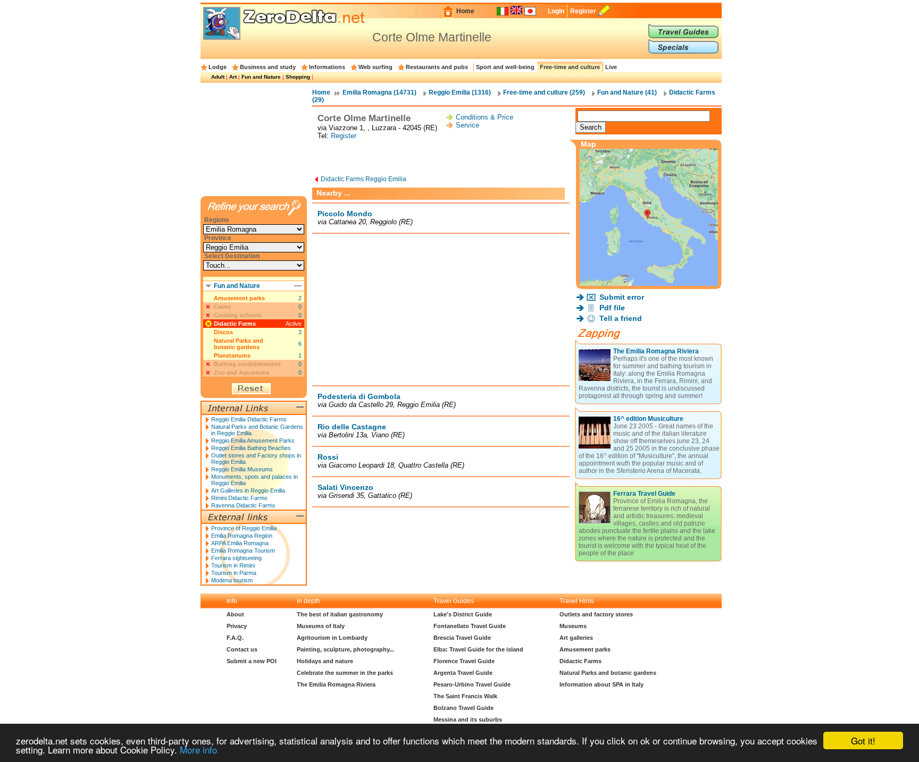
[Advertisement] (440, 158)
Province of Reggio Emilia (244, 528)
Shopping (298, 77)
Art (233, 77)
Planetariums (232, 355)
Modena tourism (232, 580)
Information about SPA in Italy (601, 684)
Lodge (217, 67)
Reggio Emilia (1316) (460, 92)
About (235, 614)
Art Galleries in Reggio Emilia (248, 490)
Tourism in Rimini (233, 565)
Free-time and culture (570, 67)
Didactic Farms (235, 323)
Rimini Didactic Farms (239, 498)
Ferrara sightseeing (236, 558)
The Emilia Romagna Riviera (656, 351)
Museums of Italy (321, 626)
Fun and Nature (261, 77)
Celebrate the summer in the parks (345, 673)
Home (465, 11)
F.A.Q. (235, 637)
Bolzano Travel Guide (463, 708)
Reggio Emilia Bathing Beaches (251, 448)
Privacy (237, 626)
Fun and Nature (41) (627, 92)
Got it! (863, 740)
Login (556, 11)
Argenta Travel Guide (462, 673)
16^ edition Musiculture (648, 418)
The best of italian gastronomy (340, 614)
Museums (573, 626)
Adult (217, 77)
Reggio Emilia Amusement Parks (253, 440)
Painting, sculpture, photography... (345, 649)
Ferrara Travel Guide (644, 493)
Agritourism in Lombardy (332, 637)
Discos (223, 332)
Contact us (242, 649)
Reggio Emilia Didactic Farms (249, 419)
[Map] (649, 282)
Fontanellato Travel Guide (469, 626)
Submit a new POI (252, 661)
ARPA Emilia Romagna (240, 543)
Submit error (621, 297)
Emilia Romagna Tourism (243, 550)
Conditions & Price (484, 117)
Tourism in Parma (233, 573)
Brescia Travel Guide (462, 637)
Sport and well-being (505, 67)
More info (198, 749)
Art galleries (576, 637)
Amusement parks (239, 298)
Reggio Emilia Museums (242, 469)
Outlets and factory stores (596, 614)
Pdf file (612, 307)
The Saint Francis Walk (465, 696)
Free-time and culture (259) (544, 92)
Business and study (268, 67)
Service (467, 125)
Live (611, 67)
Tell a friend (620, 318)
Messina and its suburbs (467, 719)
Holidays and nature (325, 661)
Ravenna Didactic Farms (243, 505)
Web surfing (375, 67)
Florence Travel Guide (464, 661)
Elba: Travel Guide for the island (478, 649)
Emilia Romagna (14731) (379, 92)
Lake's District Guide (462, 614)
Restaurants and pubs (437, 67)
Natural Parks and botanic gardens (238, 343)
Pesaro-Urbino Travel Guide (472, 684)
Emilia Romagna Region (241, 535)
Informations (327, 67)
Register (583, 11)
